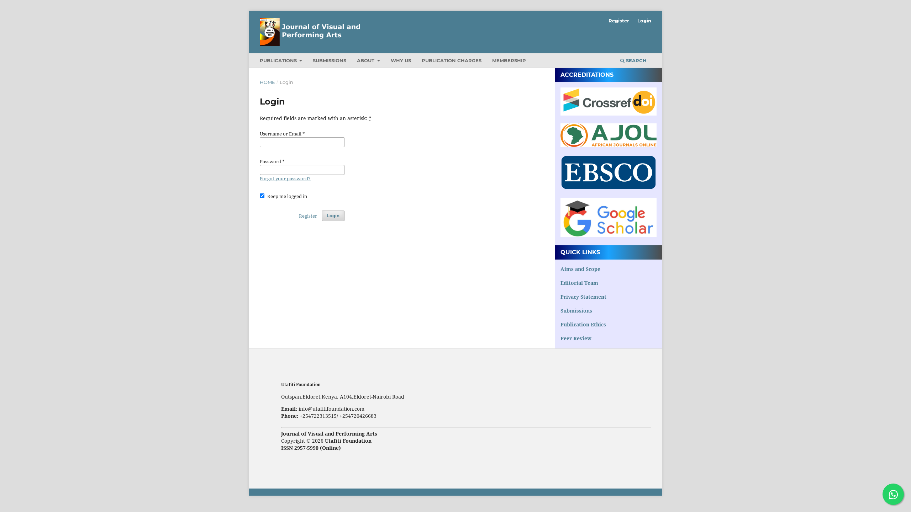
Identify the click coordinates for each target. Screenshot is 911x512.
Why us (401, 60)
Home (267, 82)
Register (619, 20)
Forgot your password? (285, 178)
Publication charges (451, 60)
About (366, 60)
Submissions (329, 60)
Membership (509, 60)
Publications (279, 60)
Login (644, 20)
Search (636, 60)
